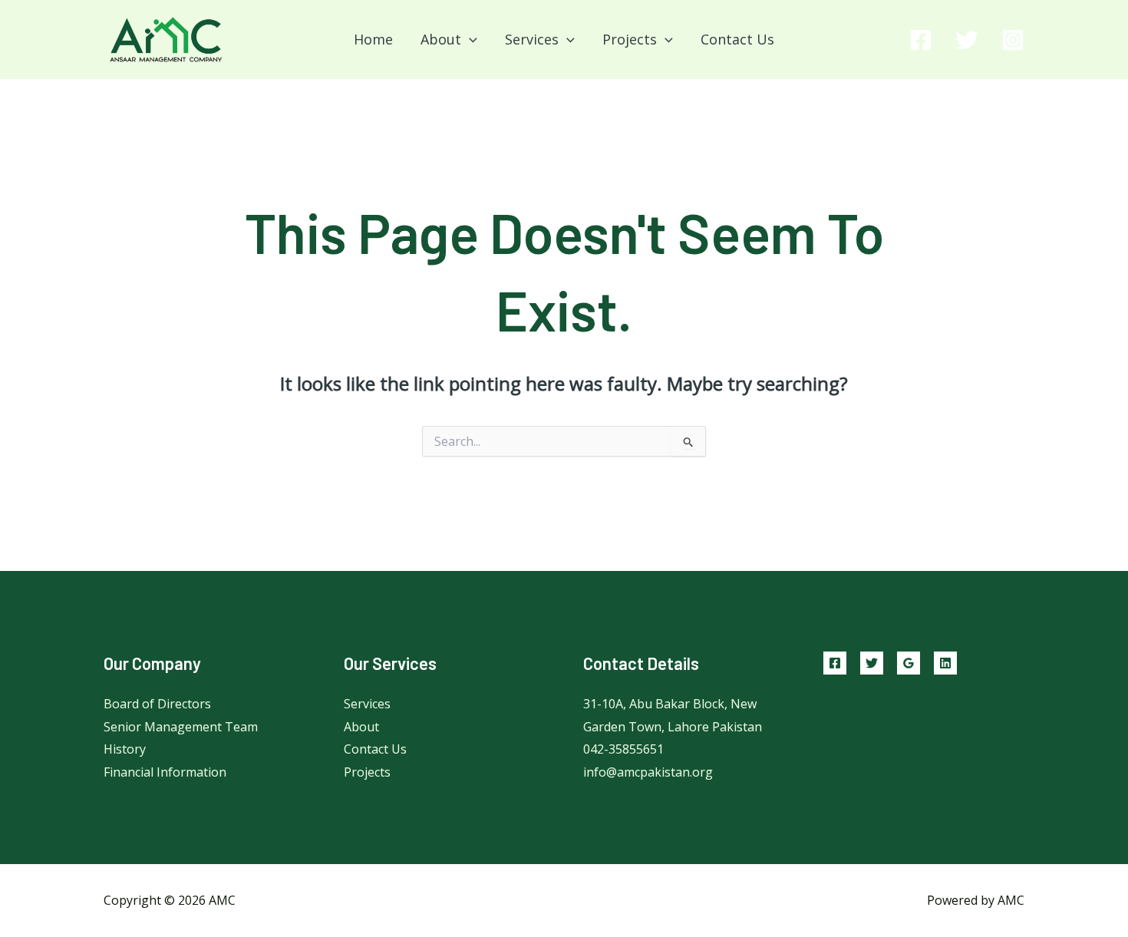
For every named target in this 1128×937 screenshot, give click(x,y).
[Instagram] (1012, 39)
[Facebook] (920, 39)
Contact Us (737, 39)
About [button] (441, 39)
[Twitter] (966, 39)
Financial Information (165, 772)
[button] (469, 39)
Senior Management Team (181, 726)
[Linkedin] (945, 663)
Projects (367, 772)
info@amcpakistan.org (648, 772)
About (361, 726)
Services (367, 703)
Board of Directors (157, 703)
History (125, 749)
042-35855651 (623, 749)
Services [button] (532, 39)
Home (373, 39)
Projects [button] (629, 39)
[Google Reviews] (908, 663)
